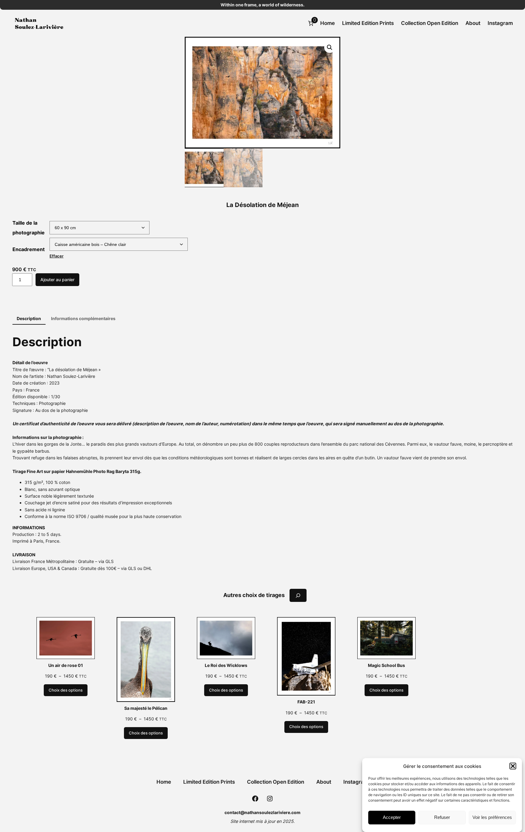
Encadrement (28, 249)
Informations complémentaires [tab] (83, 318)
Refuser (442, 817)
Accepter (392, 817)
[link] (310, 23)
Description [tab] (29, 318)
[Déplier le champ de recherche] (298, 595)
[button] (513, 766)
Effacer (56, 256)
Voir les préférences (492, 817)
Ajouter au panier (57, 279)
